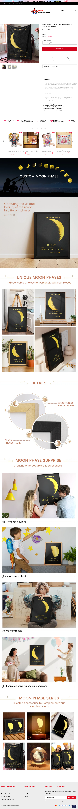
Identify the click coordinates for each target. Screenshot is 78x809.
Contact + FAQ (26, 793)
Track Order (67, 4)
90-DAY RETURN (59, 111)
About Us (25, 791)
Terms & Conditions (5, 796)
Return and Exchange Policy (7, 799)
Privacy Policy (4, 791)
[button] (3, 43)
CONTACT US (55, 4)
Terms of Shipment (5, 793)
